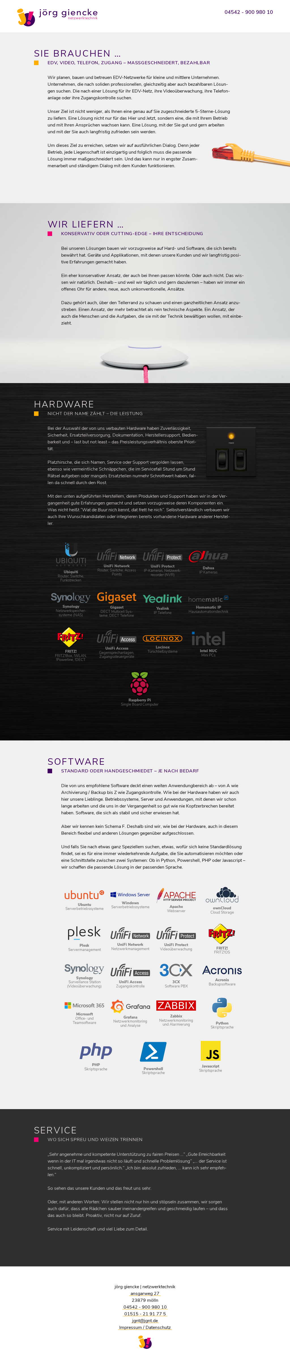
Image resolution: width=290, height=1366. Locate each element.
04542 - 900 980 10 (249, 12)
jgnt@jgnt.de (145, 1321)
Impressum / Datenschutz (145, 1327)
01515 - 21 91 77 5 (145, 1314)
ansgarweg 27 (145, 1293)
